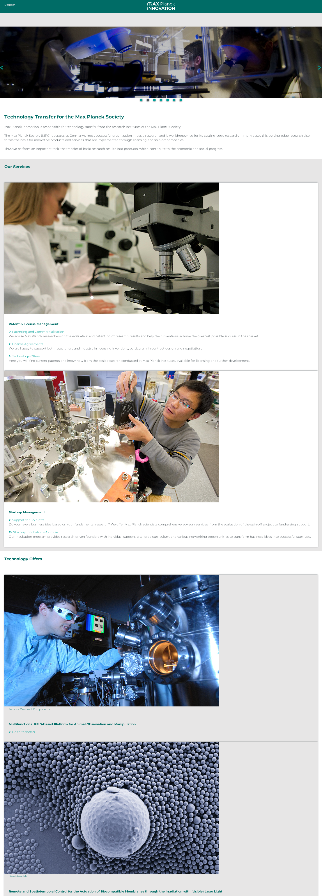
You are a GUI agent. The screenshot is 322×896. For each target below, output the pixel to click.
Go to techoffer (23, 732)
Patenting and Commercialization (38, 332)
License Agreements (27, 344)
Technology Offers (26, 356)
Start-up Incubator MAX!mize (35, 532)
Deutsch (10, 4)
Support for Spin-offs (28, 520)
